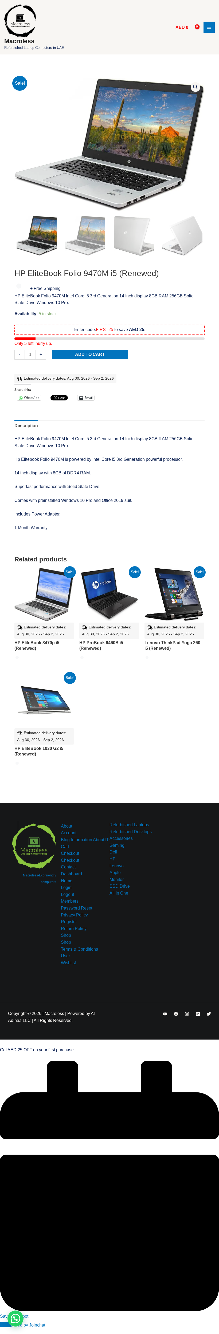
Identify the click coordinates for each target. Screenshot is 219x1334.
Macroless (19, 41)
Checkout (70, 853)
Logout (67, 894)
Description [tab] (26, 425)
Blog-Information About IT (85, 839)
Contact (68, 867)
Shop (66, 935)
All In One (119, 893)
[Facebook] (176, 1014)
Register (69, 921)
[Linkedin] (198, 1014)
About (66, 826)
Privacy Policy (74, 915)
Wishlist (68, 963)
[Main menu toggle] (209, 27)
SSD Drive (120, 886)
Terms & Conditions (79, 949)
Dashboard (71, 874)
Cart (65, 846)
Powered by (25, 1325)
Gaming (117, 845)
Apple (115, 872)
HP (113, 859)
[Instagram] (187, 1014)
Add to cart (90, 354)
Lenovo (117, 866)
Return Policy (74, 928)
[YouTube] (165, 1014)
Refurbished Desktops (131, 831)
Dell (113, 852)
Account (68, 833)
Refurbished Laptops (129, 825)
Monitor (117, 879)
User (65, 956)
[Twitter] (209, 1014)
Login (66, 887)
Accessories (121, 838)
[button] (195, 87)
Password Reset (76, 908)
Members (70, 901)
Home (66, 881)
